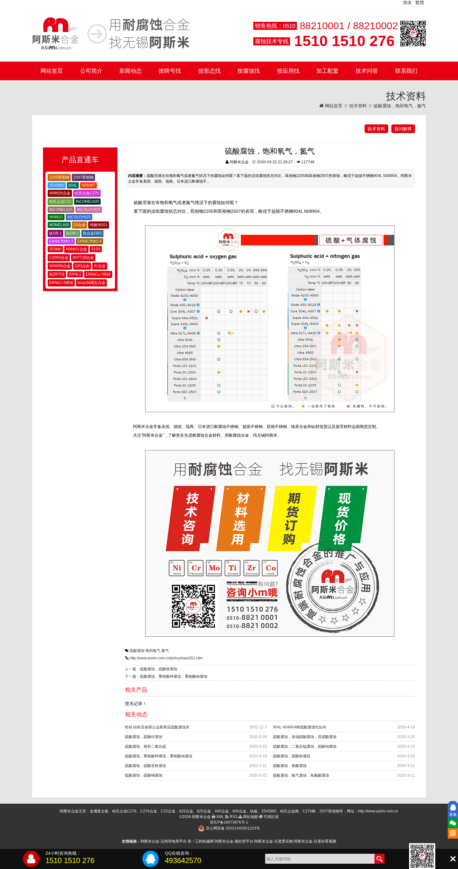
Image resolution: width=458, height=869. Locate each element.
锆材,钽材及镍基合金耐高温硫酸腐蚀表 (157, 727)
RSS (233, 817)
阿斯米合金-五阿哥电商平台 (164, 841)
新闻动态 (130, 71)
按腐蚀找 (248, 71)
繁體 (419, 2)
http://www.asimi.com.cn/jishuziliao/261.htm (166, 658)
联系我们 (406, 71)
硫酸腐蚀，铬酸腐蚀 (290, 766)
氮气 (165, 650)
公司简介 (91, 71)
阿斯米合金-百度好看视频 (315, 841)
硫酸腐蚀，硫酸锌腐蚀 (143, 737)
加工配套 (327, 71)
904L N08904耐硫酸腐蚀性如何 (299, 727)
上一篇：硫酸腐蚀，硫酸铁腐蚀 (151, 669)
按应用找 (288, 71)
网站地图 (250, 817)
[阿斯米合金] (111, 33)
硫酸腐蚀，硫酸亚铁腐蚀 (145, 766)
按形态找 (209, 71)
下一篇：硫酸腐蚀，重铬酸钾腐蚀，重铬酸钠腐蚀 (166, 676)
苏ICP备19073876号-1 (229, 822)
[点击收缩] (453, 859)
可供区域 (271, 817)
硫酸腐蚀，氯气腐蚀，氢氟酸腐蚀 (301, 775)
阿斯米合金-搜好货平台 (234, 841)
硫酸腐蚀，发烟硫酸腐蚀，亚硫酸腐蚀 (304, 737)
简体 (407, 2)
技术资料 (358, 105)
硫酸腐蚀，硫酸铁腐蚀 (291, 756)
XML (219, 817)
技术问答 (366, 71)
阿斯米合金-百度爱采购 (273, 841)
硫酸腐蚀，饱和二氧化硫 (145, 746)
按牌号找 (170, 71)
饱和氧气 (153, 650)
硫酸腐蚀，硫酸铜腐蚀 (143, 775)
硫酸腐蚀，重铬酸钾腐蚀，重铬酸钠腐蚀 (158, 756)
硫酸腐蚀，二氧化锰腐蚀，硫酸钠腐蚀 (304, 746)
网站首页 (52, 71)
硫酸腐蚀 (137, 650)
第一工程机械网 (201, 841)
